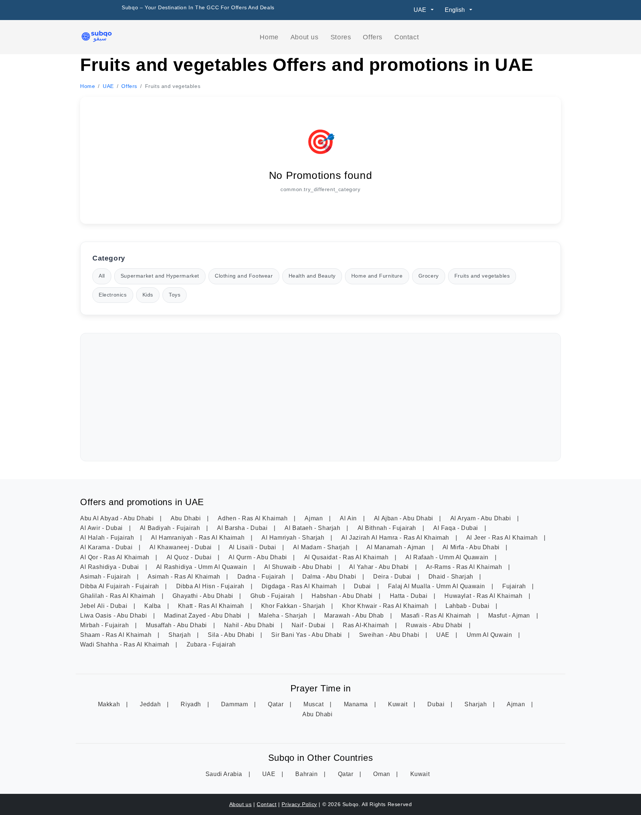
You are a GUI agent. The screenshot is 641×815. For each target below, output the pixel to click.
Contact (406, 37)
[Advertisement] (320, 397)
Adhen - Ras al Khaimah (253, 518)
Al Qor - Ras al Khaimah (115, 557)
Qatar (276, 704)
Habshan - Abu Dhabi (343, 596)
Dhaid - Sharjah (451, 576)
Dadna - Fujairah (262, 576)
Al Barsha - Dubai (243, 528)
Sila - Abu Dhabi (232, 635)
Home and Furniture (377, 276)
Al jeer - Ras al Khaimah (502, 537)
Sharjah (180, 635)
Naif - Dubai (310, 625)
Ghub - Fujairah (273, 596)
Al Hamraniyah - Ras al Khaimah (198, 537)
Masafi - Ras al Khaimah (437, 615)
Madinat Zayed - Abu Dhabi (203, 615)
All (102, 276)
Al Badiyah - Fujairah (171, 528)
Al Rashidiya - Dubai (110, 567)
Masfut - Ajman (510, 615)
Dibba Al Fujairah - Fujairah (120, 586)
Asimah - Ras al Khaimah (185, 576)
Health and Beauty (312, 276)
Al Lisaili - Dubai (253, 547)
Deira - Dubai (393, 576)
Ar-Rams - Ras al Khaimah (465, 567)
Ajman (315, 518)
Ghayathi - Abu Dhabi (203, 596)
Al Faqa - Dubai (456, 528)
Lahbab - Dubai (468, 606)
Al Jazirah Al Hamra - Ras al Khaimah (396, 537)
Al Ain (349, 518)
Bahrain (307, 774)
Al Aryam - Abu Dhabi (481, 518)
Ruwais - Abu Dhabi (435, 625)
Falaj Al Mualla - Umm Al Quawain (437, 586)
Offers (372, 37)
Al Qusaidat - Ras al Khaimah (347, 557)
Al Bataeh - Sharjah (313, 528)
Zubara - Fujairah (211, 644)
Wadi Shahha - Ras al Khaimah (125, 644)
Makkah (110, 704)
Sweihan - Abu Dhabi (390, 635)
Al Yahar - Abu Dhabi (380, 567)
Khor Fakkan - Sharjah (294, 606)
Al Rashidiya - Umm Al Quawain (202, 567)
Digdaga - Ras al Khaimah (300, 586)
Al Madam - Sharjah (322, 547)
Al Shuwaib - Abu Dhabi (299, 567)
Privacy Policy (299, 804)
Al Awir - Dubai (102, 528)
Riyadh (192, 704)
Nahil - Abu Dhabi (250, 625)
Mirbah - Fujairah (105, 625)
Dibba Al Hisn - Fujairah (211, 586)
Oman (382, 774)
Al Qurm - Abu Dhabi (259, 557)
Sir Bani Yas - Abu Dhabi (307, 635)
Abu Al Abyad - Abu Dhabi (117, 518)
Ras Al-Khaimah (367, 625)
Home (269, 37)
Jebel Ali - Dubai (104, 606)
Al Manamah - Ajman (396, 547)
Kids (147, 295)
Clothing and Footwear (244, 276)
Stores (341, 37)
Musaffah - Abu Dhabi (177, 625)
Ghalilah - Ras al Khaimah (118, 596)
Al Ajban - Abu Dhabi (404, 518)
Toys (174, 295)
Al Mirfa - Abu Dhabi (472, 547)
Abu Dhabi (187, 518)
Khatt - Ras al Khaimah (212, 606)
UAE (443, 635)
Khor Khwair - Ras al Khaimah (386, 606)
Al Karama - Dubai (107, 547)
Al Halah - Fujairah (108, 537)
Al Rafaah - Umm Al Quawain (447, 557)
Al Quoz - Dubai (190, 557)
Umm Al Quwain (490, 635)
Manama (357, 704)
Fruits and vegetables (482, 276)
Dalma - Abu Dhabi (330, 576)
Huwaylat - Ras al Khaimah (484, 596)
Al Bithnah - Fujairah (388, 528)
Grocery (428, 276)
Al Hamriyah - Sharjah (294, 537)
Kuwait (398, 704)
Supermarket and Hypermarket (160, 276)
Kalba (153, 606)
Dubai (363, 586)
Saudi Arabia (225, 774)
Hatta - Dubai (409, 596)
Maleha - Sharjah (284, 615)
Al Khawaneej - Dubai (181, 547)
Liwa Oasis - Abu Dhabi (114, 615)
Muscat (314, 704)
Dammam (235, 704)
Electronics (113, 295)
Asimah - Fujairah (106, 576)
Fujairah (514, 586)
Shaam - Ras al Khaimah (116, 635)
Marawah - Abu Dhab (354, 615)
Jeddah (151, 704)
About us (304, 37)
